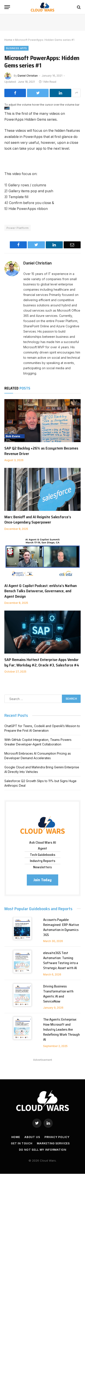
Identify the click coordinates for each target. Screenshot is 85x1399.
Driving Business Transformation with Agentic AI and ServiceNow (58, 994)
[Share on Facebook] (15, 93)
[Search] (78, 7)
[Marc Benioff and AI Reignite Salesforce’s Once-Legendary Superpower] (42, 489)
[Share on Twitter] (38, 93)
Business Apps (16, 48)
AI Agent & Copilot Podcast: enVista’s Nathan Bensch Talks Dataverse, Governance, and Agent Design (40, 591)
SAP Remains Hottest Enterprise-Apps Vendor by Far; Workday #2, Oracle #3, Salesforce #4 (41, 662)
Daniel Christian (28, 75)
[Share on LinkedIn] (60, 93)
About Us (32, 1137)
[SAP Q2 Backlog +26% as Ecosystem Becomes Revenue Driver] (42, 420)
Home (8, 39)
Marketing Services (53, 1143)
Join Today (42, 880)
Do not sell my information (42, 1149)
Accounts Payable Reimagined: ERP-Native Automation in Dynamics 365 (61, 927)
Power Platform (18, 228)
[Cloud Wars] (42, 7)
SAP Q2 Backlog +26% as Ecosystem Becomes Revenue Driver (41, 451)
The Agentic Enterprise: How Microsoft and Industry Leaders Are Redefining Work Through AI (61, 1029)
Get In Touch (21, 1143)
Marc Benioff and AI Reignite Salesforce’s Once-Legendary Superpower (37, 519)
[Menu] (7, 7)
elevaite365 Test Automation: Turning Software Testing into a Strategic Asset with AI (60, 960)
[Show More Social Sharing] (76, 93)
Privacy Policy (57, 1137)
